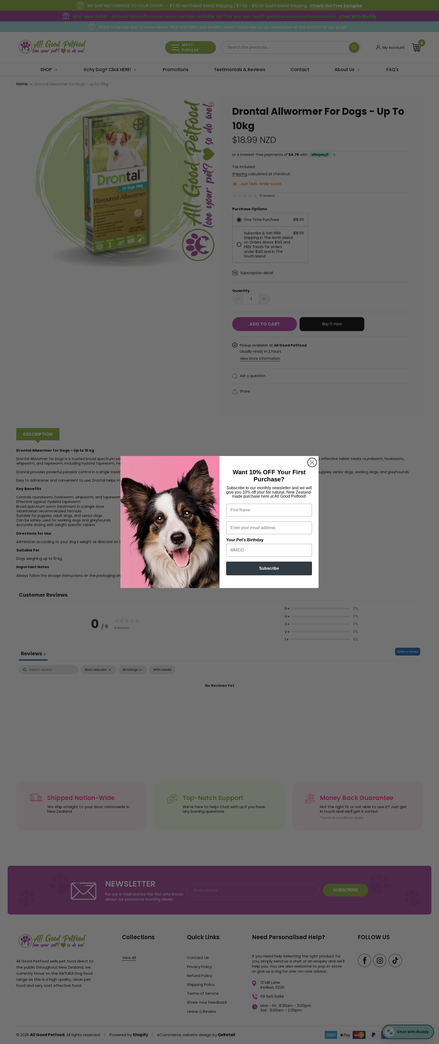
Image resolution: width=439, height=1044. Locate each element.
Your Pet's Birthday (244, 540)
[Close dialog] (312, 462)
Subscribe (269, 568)
